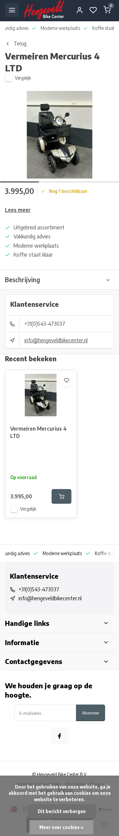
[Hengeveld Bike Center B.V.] (44, 10)
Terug (20, 43)
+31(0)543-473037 (44, 323)
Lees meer (18, 210)
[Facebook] (59, 736)
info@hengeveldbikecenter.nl (56, 340)
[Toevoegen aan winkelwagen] (61, 496)
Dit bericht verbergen (62, 811)
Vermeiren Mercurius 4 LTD (38, 432)
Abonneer (90, 712)
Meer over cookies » (61, 827)
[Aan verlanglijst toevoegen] (66, 380)
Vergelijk (23, 78)
